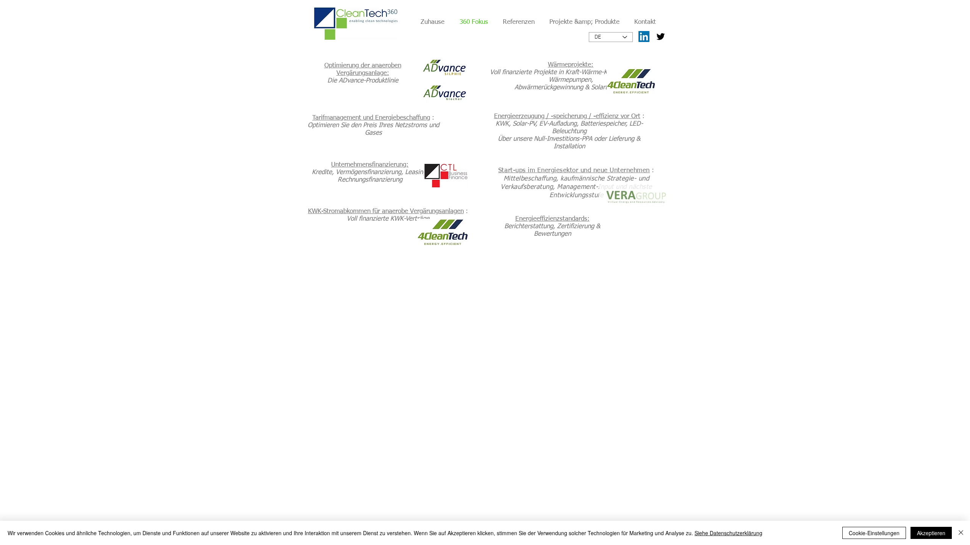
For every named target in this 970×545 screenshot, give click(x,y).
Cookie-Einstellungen (874, 533)
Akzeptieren (931, 533)
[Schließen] (960, 533)
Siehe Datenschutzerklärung (728, 533)
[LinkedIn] (643, 36)
